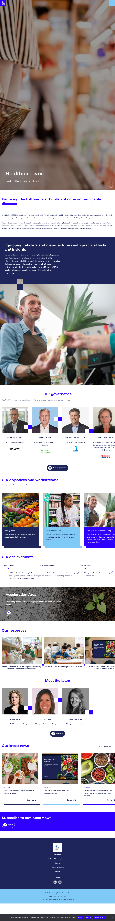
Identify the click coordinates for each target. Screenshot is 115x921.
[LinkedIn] (55, 882)
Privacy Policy (66, 893)
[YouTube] (60, 882)
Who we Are (57, 855)
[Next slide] (112, 572)
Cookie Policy (49, 893)
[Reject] (112, 918)
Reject (88, 917)
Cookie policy (99, 917)
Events (57, 863)
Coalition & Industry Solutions (57, 859)
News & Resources (58, 867)
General (57, 871)
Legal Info (57, 893)
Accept (80, 917)
